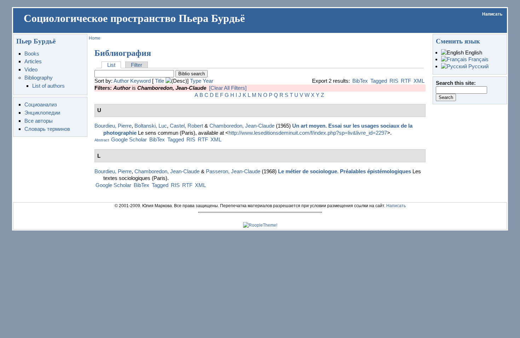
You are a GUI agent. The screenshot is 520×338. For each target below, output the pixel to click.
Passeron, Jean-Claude (233, 171)
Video (30, 69)
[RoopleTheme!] (260, 225)
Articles (33, 61)
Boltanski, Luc (150, 126)
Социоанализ (40, 104)
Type (195, 81)
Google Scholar (129, 139)
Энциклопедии (42, 113)
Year (208, 81)
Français (478, 59)
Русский (478, 66)
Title (159, 81)
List (111, 65)
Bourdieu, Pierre (113, 126)
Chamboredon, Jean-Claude (242, 126)
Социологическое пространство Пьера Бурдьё (134, 18)
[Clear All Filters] (228, 88)
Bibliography (38, 78)
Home (94, 38)
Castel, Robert (186, 126)
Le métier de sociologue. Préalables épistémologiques (344, 171)
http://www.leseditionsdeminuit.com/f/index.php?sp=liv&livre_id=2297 (308, 133)
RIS (393, 81)
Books (31, 54)
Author (121, 81)
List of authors (48, 86)
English (473, 52)
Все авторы (38, 121)
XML (419, 81)
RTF (406, 81)
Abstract (101, 140)
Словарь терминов (47, 129)
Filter (136, 65)
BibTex (360, 81)
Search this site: (456, 83)
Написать (492, 14)
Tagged (378, 81)
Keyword (140, 81)
